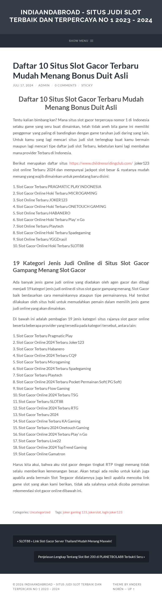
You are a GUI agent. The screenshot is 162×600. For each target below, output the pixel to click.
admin (44, 85)
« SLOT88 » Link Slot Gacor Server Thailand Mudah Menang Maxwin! (64, 541)
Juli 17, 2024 (23, 85)
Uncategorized (40, 512)
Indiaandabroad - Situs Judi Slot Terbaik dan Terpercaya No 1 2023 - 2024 (81, 15)
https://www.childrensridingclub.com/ (101, 163)
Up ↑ (131, 589)
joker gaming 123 (75, 512)
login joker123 (112, 512)
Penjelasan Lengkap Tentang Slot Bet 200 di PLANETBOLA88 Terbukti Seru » (91, 557)
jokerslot (94, 512)
